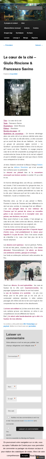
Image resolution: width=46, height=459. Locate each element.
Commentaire (13, 356)
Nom (11, 387)
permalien (32, 326)
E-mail (11, 399)
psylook (6, 326)
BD (25, 324)
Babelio (40, 164)
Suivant (39, 45)
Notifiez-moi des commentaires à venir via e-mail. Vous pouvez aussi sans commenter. (22, 420)
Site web (11, 411)
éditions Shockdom (21, 167)
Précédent (8, 45)
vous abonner (28, 421)
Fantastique (30, 324)
